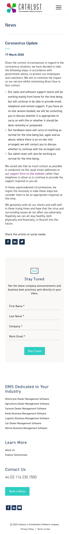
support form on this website (27, 174)
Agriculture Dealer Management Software (27, 403)
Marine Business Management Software (26, 428)
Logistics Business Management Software (27, 418)
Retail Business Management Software (25, 413)
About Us (10, 450)
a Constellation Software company (43, 524)
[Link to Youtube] (19, 507)
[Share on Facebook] (8, 242)
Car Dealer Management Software (23, 423)
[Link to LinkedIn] (14, 507)
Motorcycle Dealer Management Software (27, 399)
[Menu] (57, 7)
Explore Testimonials (16, 455)
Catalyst (22, 524)
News (10, 25)
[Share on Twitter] (22, 242)
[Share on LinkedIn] (15, 242)
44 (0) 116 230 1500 (21, 477)
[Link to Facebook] (8, 507)
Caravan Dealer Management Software (25, 408)
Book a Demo (17, 491)
